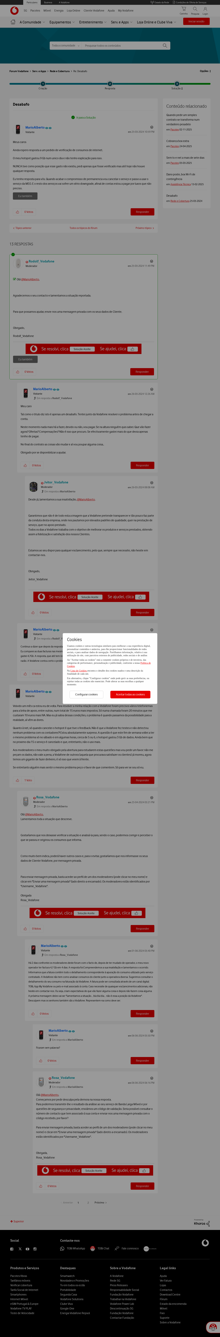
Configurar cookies (86, 694)
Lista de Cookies (78, 670)
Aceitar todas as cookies (130, 694)
